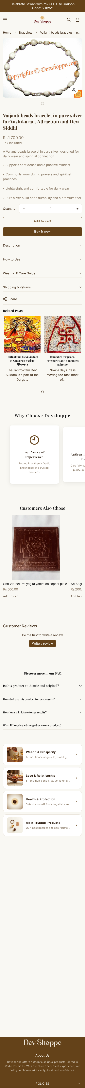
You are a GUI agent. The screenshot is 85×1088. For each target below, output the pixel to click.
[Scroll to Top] (78, 1067)
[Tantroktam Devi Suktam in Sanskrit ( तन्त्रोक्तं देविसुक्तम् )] (22, 334)
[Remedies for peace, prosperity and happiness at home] (62, 334)
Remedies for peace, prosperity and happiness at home (62, 360)
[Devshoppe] (42, 19)
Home (7, 32)
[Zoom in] (73, 89)
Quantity (9, 209)
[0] (77, 19)
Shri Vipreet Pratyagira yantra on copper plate (35, 584)
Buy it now (42, 231)
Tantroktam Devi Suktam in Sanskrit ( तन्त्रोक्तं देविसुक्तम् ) (22, 360)
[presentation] (41, 391)
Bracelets (25, 32)
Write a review (42, 643)
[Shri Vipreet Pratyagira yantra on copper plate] (35, 547)
